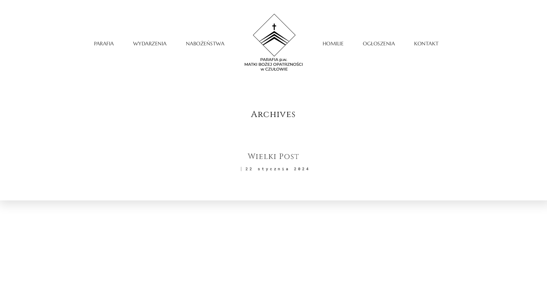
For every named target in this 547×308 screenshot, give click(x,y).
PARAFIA (104, 43)
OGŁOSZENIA (379, 43)
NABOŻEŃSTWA (205, 43)
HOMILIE (333, 43)
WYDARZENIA (150, 43)
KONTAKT (426, 43)
